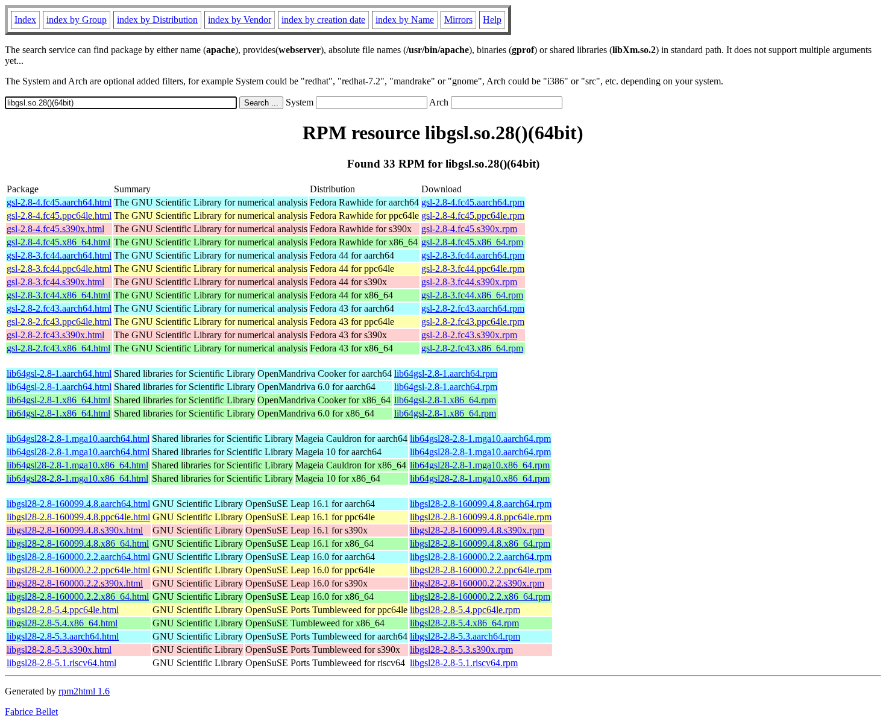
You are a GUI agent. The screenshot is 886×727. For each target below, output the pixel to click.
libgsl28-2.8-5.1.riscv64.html (61, 663)
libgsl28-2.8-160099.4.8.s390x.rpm (477, 530)
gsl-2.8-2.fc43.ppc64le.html (59, 321)
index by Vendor (239, 19)
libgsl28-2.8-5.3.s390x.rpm (461, 649)
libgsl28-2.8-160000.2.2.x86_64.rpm (480, 596)
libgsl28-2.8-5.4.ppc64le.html (63, 610)
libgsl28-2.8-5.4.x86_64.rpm (464, 623)
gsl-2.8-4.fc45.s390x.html (55, 229)
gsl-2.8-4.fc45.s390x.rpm (469, 229)
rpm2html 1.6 (84, 691)
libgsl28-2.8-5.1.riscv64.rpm (464, 663)
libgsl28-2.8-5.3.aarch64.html (63, 636)
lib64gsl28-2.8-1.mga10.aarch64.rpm (480, 438)
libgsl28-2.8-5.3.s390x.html (59, 649)
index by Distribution (157, 19)
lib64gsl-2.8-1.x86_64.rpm (445, 400)
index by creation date (323, 19)
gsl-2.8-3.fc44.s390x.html (55, 282)
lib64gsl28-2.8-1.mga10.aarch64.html (78, 438)
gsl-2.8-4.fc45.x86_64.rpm (472, 242)
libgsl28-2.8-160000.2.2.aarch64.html (78, 557)
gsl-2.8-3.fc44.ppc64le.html (59, 268)
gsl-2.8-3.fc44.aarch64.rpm (472, 255)
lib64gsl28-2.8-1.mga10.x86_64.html (77, 465)
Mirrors (458, 19)
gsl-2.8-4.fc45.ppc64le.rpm (472, 215)
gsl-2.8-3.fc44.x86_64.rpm (472, 295)
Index (25, 19)
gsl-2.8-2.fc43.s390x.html (55, 335)
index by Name (404, 19)
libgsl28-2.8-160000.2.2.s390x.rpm (477, 583)
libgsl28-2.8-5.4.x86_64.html (62, 623)
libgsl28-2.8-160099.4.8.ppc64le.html (78, 517)
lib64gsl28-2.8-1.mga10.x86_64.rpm (480, 465)
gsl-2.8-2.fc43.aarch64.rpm (472, 308)
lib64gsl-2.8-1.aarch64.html (59, 373)
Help (492, 19)
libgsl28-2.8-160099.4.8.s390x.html (75, 530)
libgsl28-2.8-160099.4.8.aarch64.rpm (480, 504)
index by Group (76, 19)
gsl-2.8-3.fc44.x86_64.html (58, 295)
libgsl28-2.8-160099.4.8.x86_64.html (78, 543)
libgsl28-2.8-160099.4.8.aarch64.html (78, 504)
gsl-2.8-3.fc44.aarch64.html (59, 255)
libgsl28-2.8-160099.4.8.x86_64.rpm (480, 543)
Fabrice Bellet (31, 712)
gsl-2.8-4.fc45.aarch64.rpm (472, 202)
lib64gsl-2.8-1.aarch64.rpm (445, 373)
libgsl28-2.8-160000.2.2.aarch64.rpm (480, 557)
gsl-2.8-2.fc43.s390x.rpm (469, 335)
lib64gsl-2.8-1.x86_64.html (58, 400)
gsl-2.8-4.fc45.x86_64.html (58, 242)
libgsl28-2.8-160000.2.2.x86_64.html (78, 596)
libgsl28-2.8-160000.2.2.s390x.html (75, 583)
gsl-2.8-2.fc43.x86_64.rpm (472, 348)
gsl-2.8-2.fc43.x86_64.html (58, 348)
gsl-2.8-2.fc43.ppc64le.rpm (472, 321)
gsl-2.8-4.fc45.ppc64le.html (59, 215)
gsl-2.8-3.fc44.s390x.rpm (469, 282)
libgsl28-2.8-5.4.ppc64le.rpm (465, 610)
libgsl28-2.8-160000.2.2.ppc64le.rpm (480, 570)
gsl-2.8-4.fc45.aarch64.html (59, 202)
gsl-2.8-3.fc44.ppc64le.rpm (472, 268)
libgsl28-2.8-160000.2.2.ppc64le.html (78, 570)
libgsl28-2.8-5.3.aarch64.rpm (465, 636)
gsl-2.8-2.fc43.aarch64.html (59, 308)
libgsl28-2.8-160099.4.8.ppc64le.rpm (480, 517)
